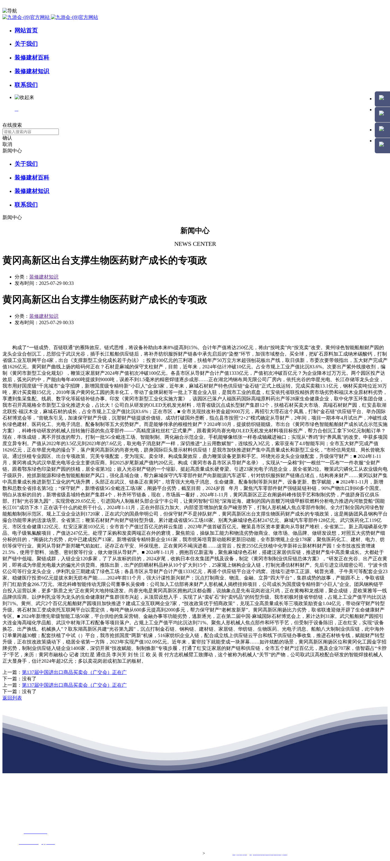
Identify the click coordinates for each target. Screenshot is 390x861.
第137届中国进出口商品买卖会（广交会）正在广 (74, 672)
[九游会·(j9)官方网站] (50, 17)
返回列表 (12, 697)
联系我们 (26, 85)
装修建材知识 (32, 71)
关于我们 (26, 44)
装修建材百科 (32, 57)
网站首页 (26, 30)
